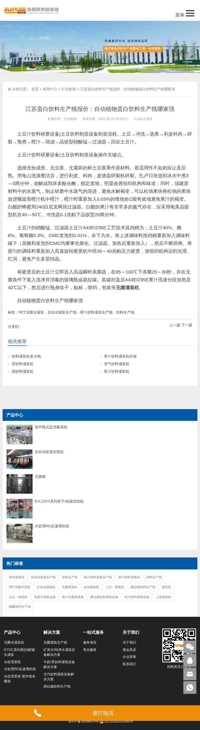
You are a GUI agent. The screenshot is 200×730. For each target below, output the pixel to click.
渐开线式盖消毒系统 (51, 427)
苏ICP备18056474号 (83, 721)
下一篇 (186, 325)
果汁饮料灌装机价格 (120, 356)
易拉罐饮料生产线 (142, 587)
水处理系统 (12, 662)
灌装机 (166, 587)
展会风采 (129, 650)
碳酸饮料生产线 (20, 606)
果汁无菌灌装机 (73, 597)
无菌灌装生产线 (55, 642)
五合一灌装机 (18, 597)
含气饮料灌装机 (116, 364)
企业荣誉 (129, 657)
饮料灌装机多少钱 (26, 356)
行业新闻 (68, 89)
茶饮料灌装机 (23, 364)
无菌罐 (40, 476)
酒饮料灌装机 (23, 371)
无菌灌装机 (127, 287)
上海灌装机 (163, 597)
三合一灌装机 (114, 587)
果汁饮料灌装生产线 (96, 312)
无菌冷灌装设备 (45, 597)
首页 (35, 89)
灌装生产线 (70, 577)
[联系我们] (189, 660)
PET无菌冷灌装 (31, 312)
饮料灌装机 (16, 577)
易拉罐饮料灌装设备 (104, 597)
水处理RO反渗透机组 (52, 526)
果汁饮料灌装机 (116, 371)
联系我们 (129, 664)
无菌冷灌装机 (14, 642)
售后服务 (90, 650)
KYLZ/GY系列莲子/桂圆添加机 (59, 501)
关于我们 (129, 642)
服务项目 (90, 642)
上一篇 (174, 325)
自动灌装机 (91, 587)
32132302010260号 (118, 721)
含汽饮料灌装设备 (136, 597)
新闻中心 (50, 89)
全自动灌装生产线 (62, 312)
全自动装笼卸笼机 (49, 452)
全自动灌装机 (46, 587)
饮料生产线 (57, 300)
